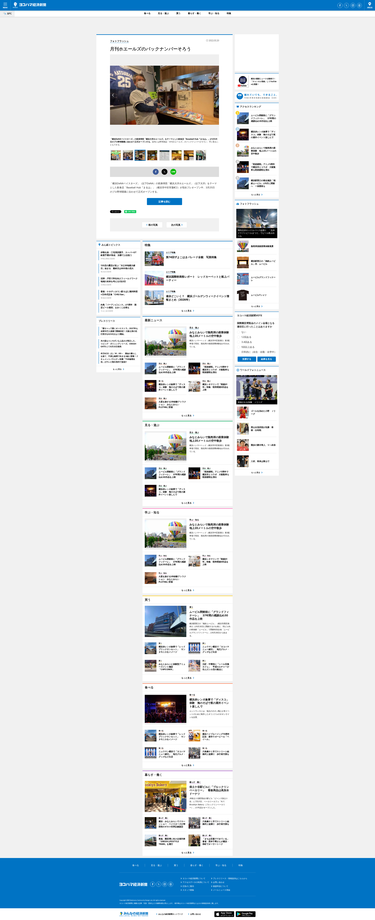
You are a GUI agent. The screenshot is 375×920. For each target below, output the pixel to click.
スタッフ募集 (188, 890)
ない (243, 332)
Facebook (340, 5)
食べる (147, 13)
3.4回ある (246, 342)
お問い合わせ (218, 882)
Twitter (346, 5)
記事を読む (164, 201)
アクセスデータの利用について (196, 882)
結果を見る (266, 359)
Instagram (352, 5)
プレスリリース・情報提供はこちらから (230, 878)
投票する (246, 359)
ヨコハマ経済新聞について (194, 878)
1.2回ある (246, 337)
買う (178, 13)
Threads (359, 5)
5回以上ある (248, 347)
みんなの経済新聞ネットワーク (133, 914)
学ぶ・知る (213, 13)
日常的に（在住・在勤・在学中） (259, 352)
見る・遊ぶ (163, 13)
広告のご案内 (188, 886)
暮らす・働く (194, 13)
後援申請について (220, 886)
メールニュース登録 (221, 890)
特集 (229, 13)
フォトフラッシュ (119, 41)
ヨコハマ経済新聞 (29, 5)
